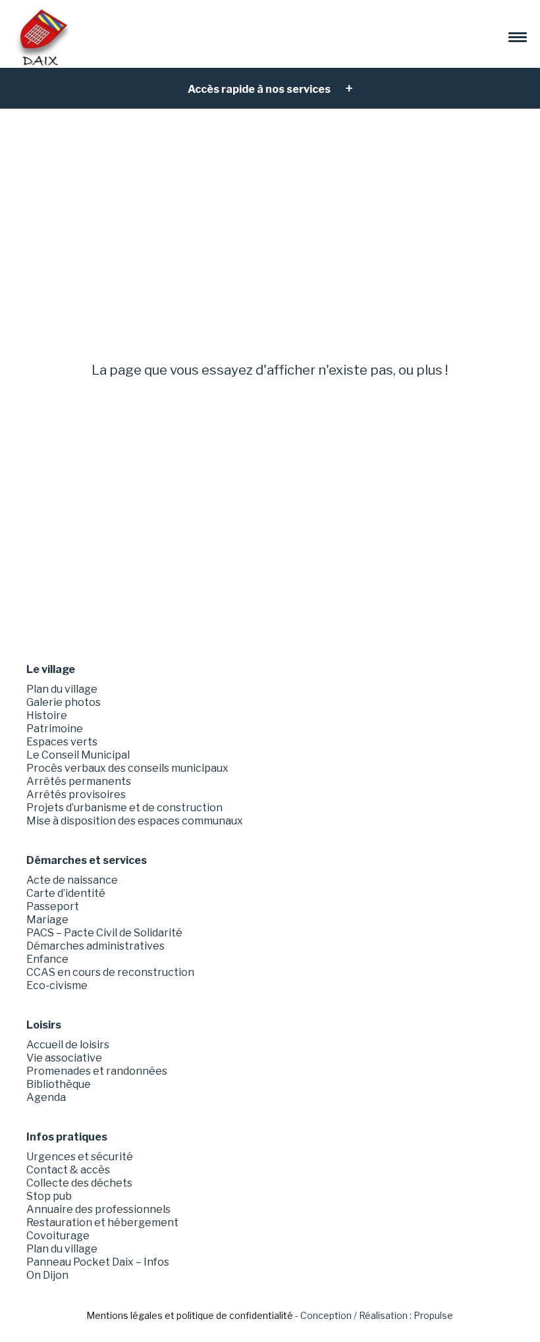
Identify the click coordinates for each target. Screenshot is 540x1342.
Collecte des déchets (79, 1183)
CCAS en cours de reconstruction (110, 972)
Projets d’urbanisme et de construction (124, 807)
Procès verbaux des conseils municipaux (127, 768)
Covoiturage (58, 1235)
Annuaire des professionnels (98, 1209)
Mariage (47, 919)
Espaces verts (61, 742)
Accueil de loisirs (67, 1044)
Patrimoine (54, 728)
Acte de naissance (72, 880)
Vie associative (64, 1058)
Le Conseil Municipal (78, 755)
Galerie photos (63, 702)
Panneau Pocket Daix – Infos (97, 1262)
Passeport (52, 906)
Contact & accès (68, 1170)
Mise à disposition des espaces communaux (134, 821)
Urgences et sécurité (79, 1156)
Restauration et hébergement (102, 1222)
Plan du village (61, 689)
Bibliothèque (58, 1084)
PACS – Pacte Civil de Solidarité (104, 932)
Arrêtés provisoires (76, 794)
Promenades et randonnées (96, 1071)
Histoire (46, 715)
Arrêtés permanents (78, 781)
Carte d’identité (65, 893)
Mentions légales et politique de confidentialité (189, 1315)
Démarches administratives (95, 946)
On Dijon (47, 1275)
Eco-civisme (57, 985)
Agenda (46, 1097)
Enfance (47, 959)
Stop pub (49, 1196)
